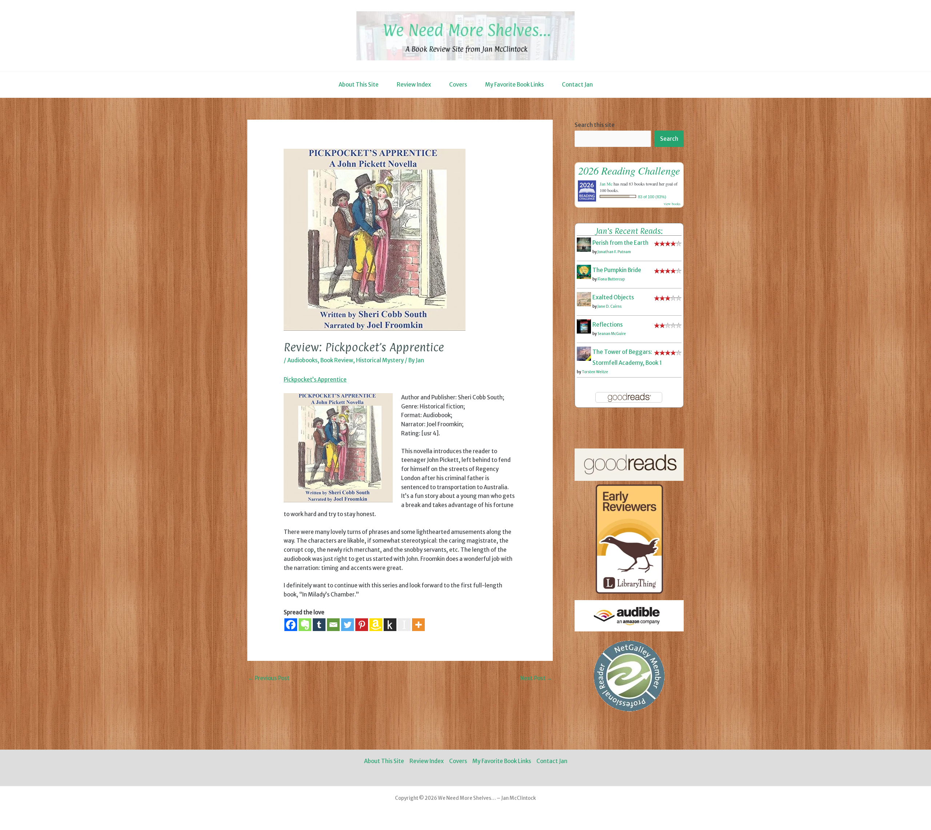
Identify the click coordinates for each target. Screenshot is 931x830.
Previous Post (268, 678)
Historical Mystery (380, 360)
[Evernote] (305, 624)
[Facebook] (290, 624)
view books (672, 203)
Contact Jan (577, 84)
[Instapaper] (404, 624)
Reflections (607, 324)
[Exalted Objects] (584, 298)
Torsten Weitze (595, 372)
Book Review (336, 360)
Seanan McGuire (612, 333)
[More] (418, 624)
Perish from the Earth (620, 242)
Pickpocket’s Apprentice (315, 379)
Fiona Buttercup (611, 279)
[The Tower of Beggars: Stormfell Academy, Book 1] (584, 353)
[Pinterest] (361, 624)
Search (669, 138)
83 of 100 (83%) (652, 197)
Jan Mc (606, 184)
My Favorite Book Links (514, 84)
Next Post (536, 678)
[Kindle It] (390, 624)
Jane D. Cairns (610, 306)
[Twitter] (347, 624)
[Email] (333, 624)
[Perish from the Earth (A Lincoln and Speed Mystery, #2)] (584, 244)
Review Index (414, 84)
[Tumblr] (319, 624)
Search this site (595, 124)
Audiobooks (302, 360)
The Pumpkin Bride (616, 270)
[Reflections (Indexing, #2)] (584, 326)
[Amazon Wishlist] (375, 624)
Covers (458, 84)
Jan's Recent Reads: (629, 231)
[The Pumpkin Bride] (584, 271)
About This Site (359, 84)
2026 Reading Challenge (629, 170)
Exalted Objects (613, 297)
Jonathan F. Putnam (614, 252)
